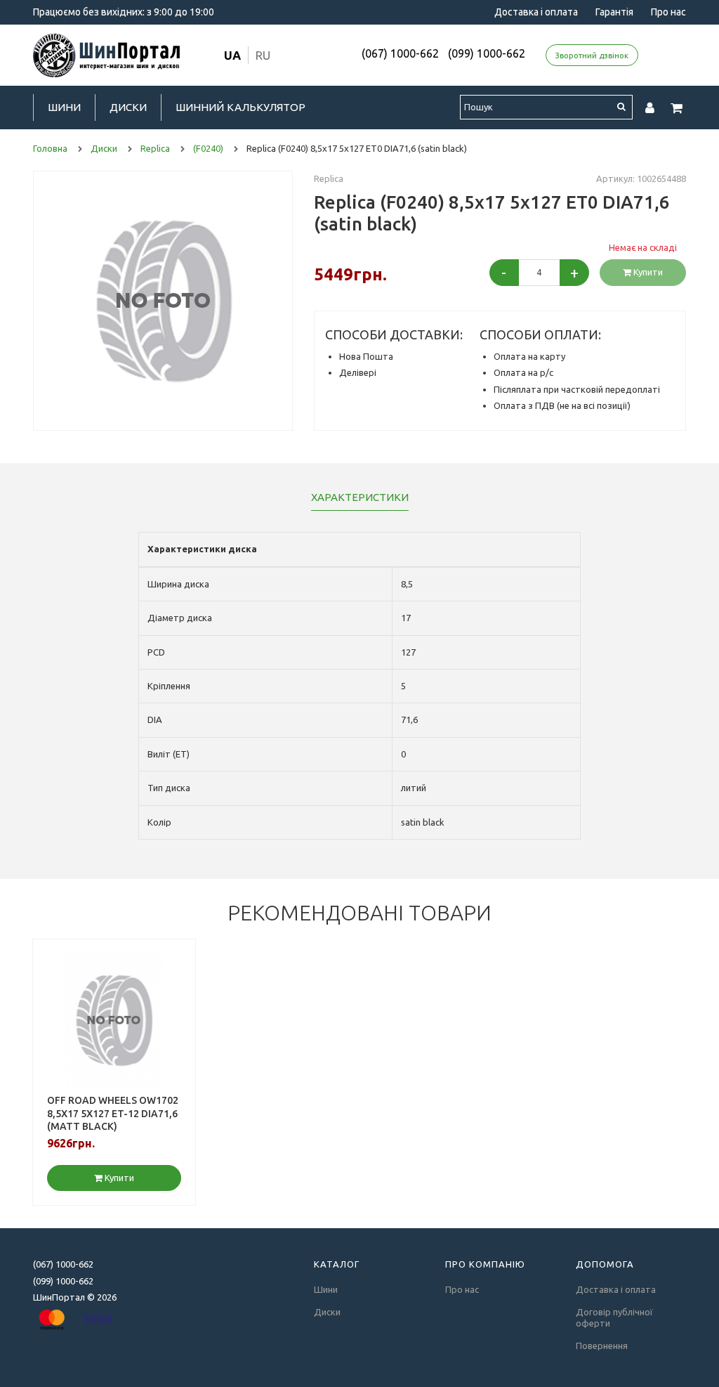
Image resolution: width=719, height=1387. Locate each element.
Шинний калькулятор (240, 107)
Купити (647, 272)
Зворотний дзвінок (591, 55)
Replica (328, 178)
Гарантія (614, 12)
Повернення (602, 1345)
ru (263, 55)
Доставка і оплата (536, 12)
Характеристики (360, 497)
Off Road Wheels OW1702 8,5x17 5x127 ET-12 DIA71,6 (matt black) (112, 1113)
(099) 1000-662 (486, 53)
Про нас (668, 12)
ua (232, 55)
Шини (64, 107)
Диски (128, 107)
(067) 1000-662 (400, 53)
